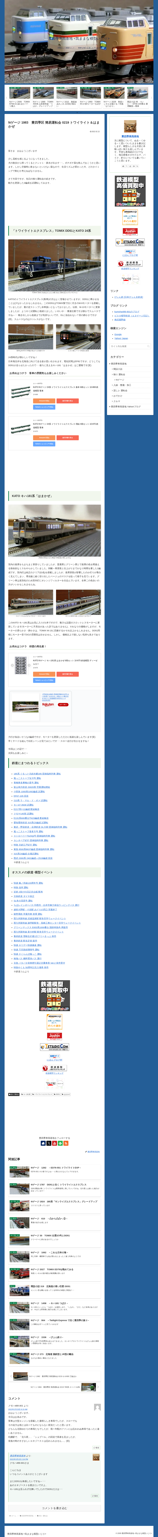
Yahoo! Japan (121, 338)
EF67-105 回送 (21, 796)
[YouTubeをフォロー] (54, 1143)
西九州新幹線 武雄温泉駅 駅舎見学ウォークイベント (40, 918)
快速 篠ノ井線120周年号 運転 (28, 883)
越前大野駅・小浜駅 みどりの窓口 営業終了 (35, 909)
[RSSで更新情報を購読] (65, 1143)
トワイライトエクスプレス (43, 1094)
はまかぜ (67, 1094)
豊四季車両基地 (17, 1456)
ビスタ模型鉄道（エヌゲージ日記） (132, 316)
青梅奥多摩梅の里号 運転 (26, 782)
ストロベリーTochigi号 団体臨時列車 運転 (34, 836)
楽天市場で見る (67, 401)
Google (118, 334)
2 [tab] (81, 112)
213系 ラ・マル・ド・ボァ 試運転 (31, 800)
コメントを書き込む (54, 1508)
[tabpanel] (20, 97)
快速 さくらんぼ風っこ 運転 (28, 954)
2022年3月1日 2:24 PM (19, 1459)
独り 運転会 (15, 1094)
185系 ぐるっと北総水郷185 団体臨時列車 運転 (37, 774)
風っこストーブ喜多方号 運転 (28, 831)
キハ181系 (26, 1094)
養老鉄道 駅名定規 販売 (25, 941)
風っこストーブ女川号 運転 (27, 778)
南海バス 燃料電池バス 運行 (28, 958)
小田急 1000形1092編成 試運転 (29, 791)
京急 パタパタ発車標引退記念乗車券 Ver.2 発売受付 (39, 963)
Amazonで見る (44, 401)
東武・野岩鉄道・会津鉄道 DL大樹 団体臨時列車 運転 (40, 827)
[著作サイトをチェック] (43, 1143)
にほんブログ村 (54, 1060)
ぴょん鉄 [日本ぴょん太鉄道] (128, 297)
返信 (97, 1448)
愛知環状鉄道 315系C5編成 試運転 (31, 822)
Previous (6, 98)
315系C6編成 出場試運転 (26, 854)
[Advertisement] (54, 140)
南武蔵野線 (120, 319)
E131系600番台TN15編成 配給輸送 (31, 818)
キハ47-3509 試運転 (24, 805)
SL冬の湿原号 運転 (23, 901)
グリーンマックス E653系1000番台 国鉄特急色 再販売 (41, 927)
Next (151, 98)
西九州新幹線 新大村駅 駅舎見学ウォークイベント (39, 932)
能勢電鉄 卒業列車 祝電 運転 (28, 914)
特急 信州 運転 (21, 887)
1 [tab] (77, 112)
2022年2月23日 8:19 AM (17, 1409)
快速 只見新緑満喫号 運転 (26, 949)
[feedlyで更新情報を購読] (60, 1143)
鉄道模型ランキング (54, 1073)
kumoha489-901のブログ (126, 311)
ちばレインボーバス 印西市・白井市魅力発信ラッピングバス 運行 (46, 905)
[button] (148, 346)
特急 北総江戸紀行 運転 (25, 845)
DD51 (58, 1094)
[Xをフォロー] (48, 1143)
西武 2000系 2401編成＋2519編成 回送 (33, 858)
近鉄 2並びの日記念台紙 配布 (28, 892)
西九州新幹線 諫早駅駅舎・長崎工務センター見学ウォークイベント (47, 923)
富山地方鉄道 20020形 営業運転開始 (32, 787)
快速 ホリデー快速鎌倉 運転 (28, 945)
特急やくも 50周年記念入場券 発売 (31, 967)
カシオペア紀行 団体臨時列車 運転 (31, 840)
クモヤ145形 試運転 (24, 813)
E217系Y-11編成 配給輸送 (26, 809)
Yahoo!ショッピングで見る (44, 407)
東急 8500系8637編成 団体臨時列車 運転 (34, 849)
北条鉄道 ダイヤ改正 (24, 896)
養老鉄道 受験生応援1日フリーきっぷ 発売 (35, 936)
